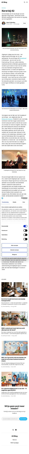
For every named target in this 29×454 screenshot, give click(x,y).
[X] (13, 430)
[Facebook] (16, 430)
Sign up (14, 439)
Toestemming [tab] (5, 202)
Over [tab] (24, 202)
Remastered (23, 58)
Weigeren (14, 254)
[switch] (25, 230)
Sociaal (4, 7)
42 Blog (4, 2)
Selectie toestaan (14, 250)
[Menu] (27, 2)
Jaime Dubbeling (10, 22)
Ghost (17, 442)
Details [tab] (14, 202)
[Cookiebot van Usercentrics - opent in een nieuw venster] (21, 198)
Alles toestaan (14, 245)
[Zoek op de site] (24, 2)
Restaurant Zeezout (7, 119)
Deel (24, 23)
